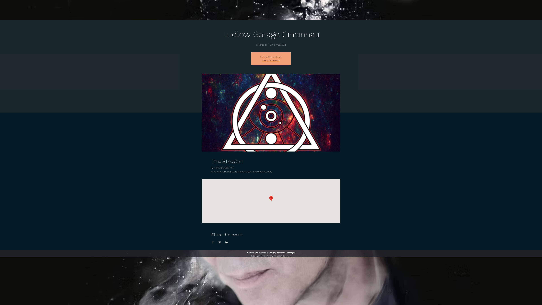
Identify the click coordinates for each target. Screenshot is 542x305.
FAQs (272, 253)
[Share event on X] (219, 242)
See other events (271, 60)
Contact (250, 253)
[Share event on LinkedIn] (226, 242)
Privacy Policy (262, 253)
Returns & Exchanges (286, 253)
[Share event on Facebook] (213, 242)
